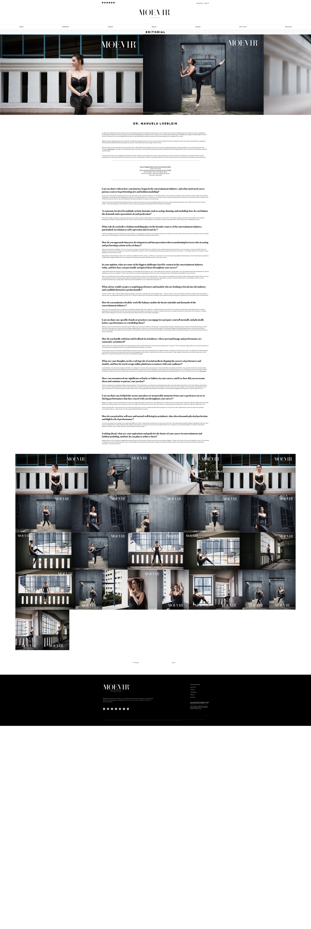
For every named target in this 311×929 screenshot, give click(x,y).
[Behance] (114, 2)
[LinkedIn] (111, 2)
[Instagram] (102, 2)
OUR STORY (193, 687)
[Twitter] (120, 709)
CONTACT (192, 689)
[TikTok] (109, 2)
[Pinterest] (107, 2)
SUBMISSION (193, 692)
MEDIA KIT (206, 3)
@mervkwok (163, 172)
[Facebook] (105, 2)
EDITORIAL (192, 697)
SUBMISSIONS (199, 3)
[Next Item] (307, 74)
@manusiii (166, 173)
